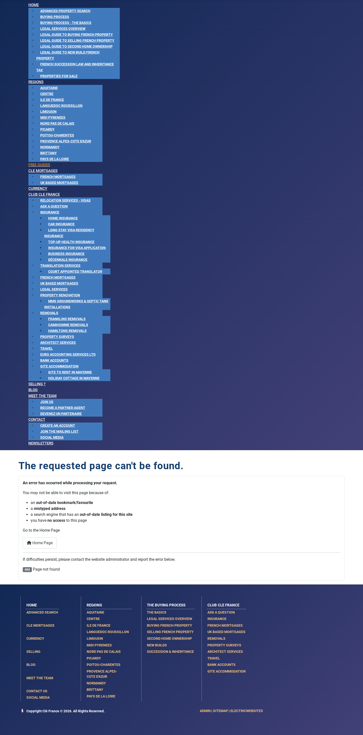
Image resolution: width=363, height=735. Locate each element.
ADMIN (205, 711)
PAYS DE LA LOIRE (101, 696)
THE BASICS (156, 612)
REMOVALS (216, 638)
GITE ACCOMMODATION (226, 671)
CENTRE (93, 619)
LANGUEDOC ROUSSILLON (108, 632)
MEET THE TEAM (39, 678)
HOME (31, 605)
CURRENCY (35, 638)
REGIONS (94, 605)
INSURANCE (216, 619)
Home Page (42, 543)
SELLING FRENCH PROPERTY (170, 632)
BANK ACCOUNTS (221, 665)
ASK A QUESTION (221, 612)
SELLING (33, 652)
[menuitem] (33, 5)
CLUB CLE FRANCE (223, 605)
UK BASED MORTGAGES (226, 632)
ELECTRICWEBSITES (246, 711)
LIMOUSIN (95, 638)
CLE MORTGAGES (40, 625)
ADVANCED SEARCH (42, 612)
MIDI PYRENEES (99, 645)
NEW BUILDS (157, 645)
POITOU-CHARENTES (104, 665)
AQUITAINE (95, 612)
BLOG (31, 665)
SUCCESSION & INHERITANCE (170, 652)
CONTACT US (36, 691)
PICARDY (94, 658)
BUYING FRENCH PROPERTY (169, 625)
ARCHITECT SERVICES (225, 652)
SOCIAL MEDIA (38, 697)
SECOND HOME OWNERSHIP (169, 638)
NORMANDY (96, 683)
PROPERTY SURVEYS (224, 645)
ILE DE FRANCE (98, 625)
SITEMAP (220, 711)
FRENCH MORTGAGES (225, 625)
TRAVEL (213, 658)
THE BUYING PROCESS (166, 605)
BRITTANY (95, 690)
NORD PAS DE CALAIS (104, 652)
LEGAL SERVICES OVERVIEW (169, 619)
